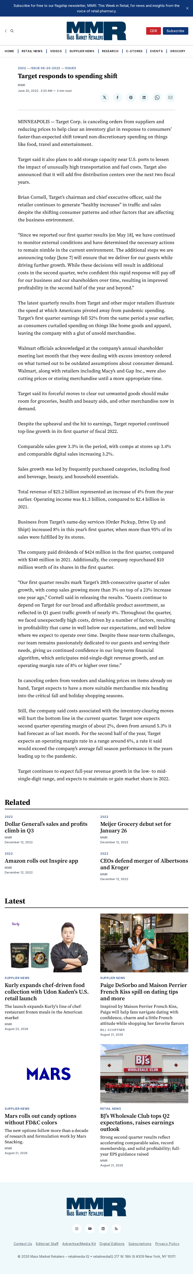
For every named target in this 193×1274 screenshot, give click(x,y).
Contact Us (23, 1244)
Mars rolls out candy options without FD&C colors (40, 1119)
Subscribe (176, 31)
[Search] (12, 31)
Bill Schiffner (112, 1030)
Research (110, 51)
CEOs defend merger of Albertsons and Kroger (144, 864)
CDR (153, 31)
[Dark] (6, 31)
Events (156, 51)
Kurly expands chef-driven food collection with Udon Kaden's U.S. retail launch (47, 991)
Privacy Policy (167, 1244)
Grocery (177, 51)
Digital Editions (112, 1244)
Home (9, 51)
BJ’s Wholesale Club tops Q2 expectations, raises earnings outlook (137, 1122)
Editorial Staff (47, 1244)
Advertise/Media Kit (79, 1244)
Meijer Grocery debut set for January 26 (135, 827)
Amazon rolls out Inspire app (41, 861)
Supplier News (81, 51)
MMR (21, 85)
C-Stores (134, 51)
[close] (187, 8)
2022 (22, 68)
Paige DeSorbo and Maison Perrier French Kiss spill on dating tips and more (143, 991)
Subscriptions (140, 1244)
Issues (70, 68)
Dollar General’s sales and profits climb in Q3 (46, 827)
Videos (56, 51)
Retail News (32, 51)
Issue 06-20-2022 (45, 68)
